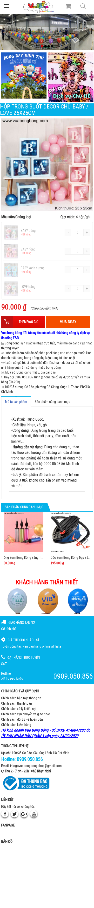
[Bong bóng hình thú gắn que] (23, 75)
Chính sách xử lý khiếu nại (18, 709)
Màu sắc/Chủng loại (45, 217)
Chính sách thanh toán (16, 703)
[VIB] (16, 601)
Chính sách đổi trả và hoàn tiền (22, 719)
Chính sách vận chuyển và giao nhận (26, 714)
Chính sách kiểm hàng (16, 725)
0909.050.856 (30, 759)
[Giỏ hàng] (68, 6)
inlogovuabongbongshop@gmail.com (36, 766)
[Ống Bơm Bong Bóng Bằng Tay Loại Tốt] (23, 532)
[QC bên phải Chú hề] (70, 77)
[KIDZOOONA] (47, 601)
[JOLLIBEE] (77, 601)
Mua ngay (68, 321)
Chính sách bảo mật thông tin (21, 698)
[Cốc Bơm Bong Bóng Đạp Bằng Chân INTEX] (70, 532)
